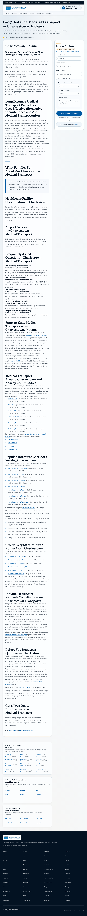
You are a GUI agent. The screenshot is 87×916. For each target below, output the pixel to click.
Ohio (37, 790)
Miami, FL (38, 823)
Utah (24, 895)
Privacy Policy (80, 910)
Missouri (46, 873)
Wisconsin (47, 900)
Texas (6, 799)
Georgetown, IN (42, 770)
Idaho (24, 860)
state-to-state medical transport (36, 335)
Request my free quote (70, 113)
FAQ (74, 910)
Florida (22, 794)
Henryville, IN (12, 423)
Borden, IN (10, 770)
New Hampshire (48, 878)
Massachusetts (48, 869)
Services (48, 13)
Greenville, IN (26, 770)
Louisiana (67, 865)
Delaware (46, 856)
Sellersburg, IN (12, 399)
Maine (4, 869)
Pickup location (65, 83)
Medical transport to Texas (16, 490)
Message (63, 97)
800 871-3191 (12, 730)
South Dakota (48, 891)
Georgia (5, 860)
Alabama (5, 851)
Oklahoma (26, 887)
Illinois (6, 794)
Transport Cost (67, 910)
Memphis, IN (12, 411)
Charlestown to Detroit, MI (16, 556)
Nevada (25, 878)
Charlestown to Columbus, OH (18, 560)
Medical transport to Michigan (17, 468)
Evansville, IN (12, 446)
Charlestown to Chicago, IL (16, 563)
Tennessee (39, 794)
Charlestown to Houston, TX (17, 570)
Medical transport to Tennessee (18, 502)
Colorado (5, 856)
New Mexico (6, 882)
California (67, 851)
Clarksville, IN (12, 429)
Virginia (67, 895)
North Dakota (68, 882)
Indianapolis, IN (15, 361)
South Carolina (27, 891)
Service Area (23, 13)
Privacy (75, 117)
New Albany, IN (26, 764)
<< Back (7, 160)
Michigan (22, 790)
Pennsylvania (68, 887)
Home (7, 13)
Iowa (4, 865)
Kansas (25, 865)
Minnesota (5, 873)
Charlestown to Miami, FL (16, 574)
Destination (64, 90)
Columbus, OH (24, 818)
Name (60, 55)
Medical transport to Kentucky (17, 486)
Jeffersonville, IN (13, 417)
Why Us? (14, 13)
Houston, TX (23, 823)
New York (25, 882)
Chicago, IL (39, 818)
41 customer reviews (14, 37)
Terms (78, 117)
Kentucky (7, 790)
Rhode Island (6, 891)
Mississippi (26, 873)
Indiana (67, 860)
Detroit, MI (8, 818)
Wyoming (67, 900)
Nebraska (5, 878)
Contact (31, 13)
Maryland (25, 869)
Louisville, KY (8, 823)
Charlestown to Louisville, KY (17, 567)
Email (60, 70)
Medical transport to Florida (17, 496)
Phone (60, 63)
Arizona (25, 851)
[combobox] (69, 86)
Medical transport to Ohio (16, 474)
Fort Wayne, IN (12, 443)
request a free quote (28, 508)
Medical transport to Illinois (16, 480)
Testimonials (40, 13)
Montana (67, 873)
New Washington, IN (11, 765)
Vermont (46, 895)
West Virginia (26, 900)
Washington (6, 900)
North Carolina (48, 882)
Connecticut (26, 856)
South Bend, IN (12, 449)
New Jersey (68, 878)
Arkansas (46, 851)
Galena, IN (41, 764)
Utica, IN (10, 405)
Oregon (46, 887)
